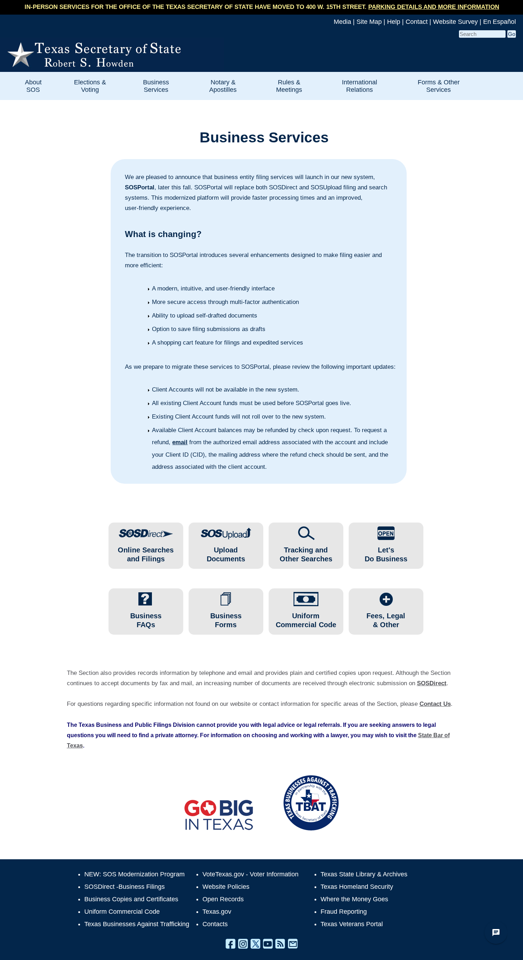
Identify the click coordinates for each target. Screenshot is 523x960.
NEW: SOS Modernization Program (134, 874)
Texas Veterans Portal (352, 924)
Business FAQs (146, 620)
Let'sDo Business (386, 554)
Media (342, 21)
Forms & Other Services (439, 85)
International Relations (359, 85)
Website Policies (225, 886)
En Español (499, 21)
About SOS (33, 85)
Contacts (215, 924)
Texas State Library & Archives (364, 874)
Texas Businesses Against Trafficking (136, 924)
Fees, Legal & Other (385, 620)
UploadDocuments (226, 554)
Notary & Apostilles (223, 85)
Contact (417, 21)
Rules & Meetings (289, 85)
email (179, 442)
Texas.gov (216, 911)
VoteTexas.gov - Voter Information (250, 874)
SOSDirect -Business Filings (124, 886)
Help (393, 21)
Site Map (369, 21)
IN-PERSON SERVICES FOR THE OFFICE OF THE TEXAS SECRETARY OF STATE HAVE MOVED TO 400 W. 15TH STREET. (262, 7)
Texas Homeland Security (357, 886)
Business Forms (226, 620)
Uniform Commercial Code (306, 620)
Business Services (156, 85)
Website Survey (455, 21)
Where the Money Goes (354, 899)
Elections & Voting (90, 85)
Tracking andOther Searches (306, 554)
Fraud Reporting (344, 911)
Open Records (223, 899)
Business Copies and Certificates (131, 899)
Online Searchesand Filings (146, 554)
